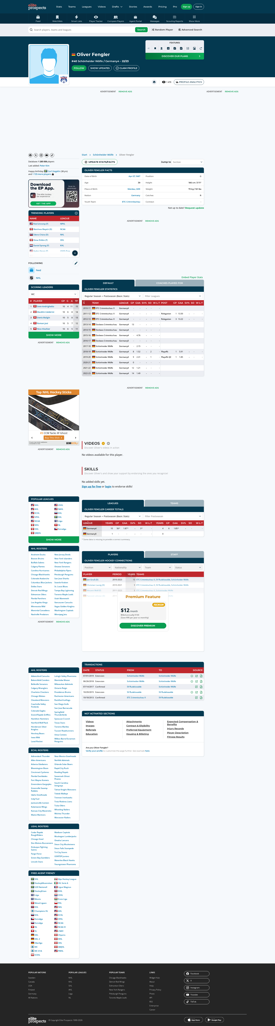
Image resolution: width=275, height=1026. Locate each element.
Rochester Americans (64, 696)
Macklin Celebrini (45, 312)
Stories (133, 6)
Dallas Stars (36, 586)
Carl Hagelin (54, 171)
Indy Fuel (35, 799)
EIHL (60, 891)
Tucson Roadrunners (64, 730)
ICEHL (37, 955)
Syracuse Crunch (62, 718)
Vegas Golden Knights (64, 606)
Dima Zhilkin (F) (40, 240)
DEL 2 (37, 939)
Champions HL (41, 911)
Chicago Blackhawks (40, 574)
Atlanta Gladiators (39, 764)
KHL (62, 245)
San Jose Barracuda (63, 708)
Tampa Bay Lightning (64, 590)
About (152, 981)
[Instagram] (41, 155)
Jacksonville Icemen (40, 802)
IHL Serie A (63, 883)
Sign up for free (91, 486)
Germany (135, 195)
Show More (53, 335)
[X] (36, 155)
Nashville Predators (40, 614)
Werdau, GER (133, 189)
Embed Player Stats (192, 277)
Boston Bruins (37, 558)
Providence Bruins (62, 692)
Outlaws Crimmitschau (106, 324)
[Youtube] (47, 155)
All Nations (33, 997)
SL (36, 931)
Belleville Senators (39, 684)
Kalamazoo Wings (39, 806)
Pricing (162, 6)
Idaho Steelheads (39, 795)
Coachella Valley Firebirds (38, 705)
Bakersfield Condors (40, 680)
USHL (60, 505)
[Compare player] (188, 48)
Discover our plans (175, 56)
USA (30, 985)
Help (151, 985)
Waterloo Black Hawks (64, 860)
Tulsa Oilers (59, 805)
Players (113, 554)
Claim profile (128, 68)
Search (141, 29)
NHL (62, 234)
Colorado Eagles (38, 710)
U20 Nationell (41, 887)
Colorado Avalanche (40, 578)
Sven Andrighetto (45, 306)
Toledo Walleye (61, 793)
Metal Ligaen (41, 903)
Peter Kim (44, 165)
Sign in (198, 6)
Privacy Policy (155, 989)
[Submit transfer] (201, 48)
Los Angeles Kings (39, 602)
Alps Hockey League (67, 879)
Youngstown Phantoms (65, 864)
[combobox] (88, 29)
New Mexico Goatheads (65, 756)
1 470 (168, 82)
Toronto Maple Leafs (63, 594)
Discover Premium (143, 625)
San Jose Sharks (61, 578)
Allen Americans (38, 760)
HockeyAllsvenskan (43, 883)
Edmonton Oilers (38, 594)
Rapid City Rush (61, 768)
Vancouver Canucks (63, 602)
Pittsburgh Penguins (63, 574)
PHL (60, 903)
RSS (151, 1001)
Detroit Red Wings (39, 590)
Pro (175, 6)
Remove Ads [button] (231, 91)
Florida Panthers (38, 598)
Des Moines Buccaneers (42, 843)
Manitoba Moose (62, 680)
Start (84, 154)
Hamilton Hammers (40, 718)
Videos (102, 6)
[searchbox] (88, 29)
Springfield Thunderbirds (60, 713)
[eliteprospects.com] (37, 7)
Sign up (186, 6)
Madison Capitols (62, 832)
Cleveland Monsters (40, 700)
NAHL (60, 509)
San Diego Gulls (61, 704)
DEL (36, 935)
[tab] (108, 283)
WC (36, 947)
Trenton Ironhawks (63, 797)
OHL (62, 240)
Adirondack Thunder (40, 756)
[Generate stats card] (168, 48)
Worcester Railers (62, 817)
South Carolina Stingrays (61, 784)
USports (61, 935)
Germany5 (124, 340)
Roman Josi (42, 323)
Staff (174, 554)
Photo (152, 993)
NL (59, 525)
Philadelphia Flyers (62, 570)
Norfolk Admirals (62, 760)
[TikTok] (52, 155)
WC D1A (38, 951)
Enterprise (154, 1005)
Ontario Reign (60, 688)
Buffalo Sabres (37, 562)
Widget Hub (154, 977)
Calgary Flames (38, 566)
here (147, 751)
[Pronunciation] (148, 48)
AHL (37, 509)
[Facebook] (30, 155)
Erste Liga (62, 899)
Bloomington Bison (39, 768)
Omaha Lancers (61, 840)
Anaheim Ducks (38, 554)
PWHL (60, 951)
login (108, 486)
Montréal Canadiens (40, 610)
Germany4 (112, 61)
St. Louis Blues (61, 586)
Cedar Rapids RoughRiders (37, 833)
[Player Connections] (162, 48)
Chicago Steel (37, 839)
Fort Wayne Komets (40, 780)
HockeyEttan (40, 891)
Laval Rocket (37, 741)
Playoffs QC (166, 357)
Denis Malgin (43, 317)
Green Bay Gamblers (40, 857)
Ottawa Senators (62, 566)
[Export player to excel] (175, 48)
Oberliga (38, 943)
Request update (194, 207)
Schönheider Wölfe (90, 61)
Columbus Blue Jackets (41, 582)
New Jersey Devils (62, 554)
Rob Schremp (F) (40, 223)
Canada (31, 981)
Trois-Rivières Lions (63, 801)
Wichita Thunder (62, 813)
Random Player (164, 29)
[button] (194, 18)
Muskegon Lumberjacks (65, 836)
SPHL (37, 517)
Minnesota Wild (38, 606)
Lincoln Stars (37, 861)
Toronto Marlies (61, 726)
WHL (37, 525)
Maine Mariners (38, 814)
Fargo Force (36, 853)
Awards (147, 6)
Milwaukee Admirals (63, 684)
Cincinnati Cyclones (40, 772)
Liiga (60, 521)
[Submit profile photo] (194, 48)
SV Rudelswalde (134, 686)
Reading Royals (61, 772)
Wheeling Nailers (62, 809)
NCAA (62, 229)
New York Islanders (63, 558)
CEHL (60, 895)
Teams (72, 6)
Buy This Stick (52, 437)
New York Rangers (62, 562)
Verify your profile (94, 751)
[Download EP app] (53, 194)
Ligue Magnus (64, 887)
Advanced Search (192, 29)
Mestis (38, 899)
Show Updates (100, 68)
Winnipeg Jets (60, 614)
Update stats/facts (101, 162)
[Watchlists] (155, 48)
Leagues (87, 6)
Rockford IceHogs (62, 700)
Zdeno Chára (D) (40, 234)
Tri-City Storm (60, 852)
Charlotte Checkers (40, 692)
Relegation (166, 313)
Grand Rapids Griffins (40, 714)
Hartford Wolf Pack (39, 722)
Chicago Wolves (38, 696)
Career (152, 1009)
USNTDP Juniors (61, 856)
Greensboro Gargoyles (41, 784)
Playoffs (164, 351)
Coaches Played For (169, 283)
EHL (36, 907)
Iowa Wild (35, 737)
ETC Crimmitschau (131, 202)
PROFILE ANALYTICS (190, 82)
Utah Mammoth (61, 598)
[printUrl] (154, 82)
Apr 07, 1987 (134, 176)
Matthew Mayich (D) (42, 229)
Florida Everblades (39, 776)
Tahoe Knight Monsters (65, 789)
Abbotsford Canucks (40, 676)
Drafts (115, 6)
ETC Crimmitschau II (105, 308)
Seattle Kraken (61, 582)
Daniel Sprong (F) (41, 245)
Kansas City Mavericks (41, 810)
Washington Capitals (63, 610)
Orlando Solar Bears (63, 764)
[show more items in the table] (75, 253)
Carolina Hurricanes (40, 570)
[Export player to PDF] (181, 48)
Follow (79, 68)
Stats (59, 6)
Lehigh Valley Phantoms (65, 676)
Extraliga (62, 529)
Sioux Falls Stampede (64, 848)
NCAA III (62, 927)
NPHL (62, 223)
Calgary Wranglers (39, 688)
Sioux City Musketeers (64, 844)
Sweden (31, 977)
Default (108, 283)
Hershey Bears (37, 733)
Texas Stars (59, 722)
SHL (60, 517)
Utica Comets (60, 734)
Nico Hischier (43, 328)
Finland (31, 989)
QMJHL (38, 533)
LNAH (60, 931)
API (150, 997)
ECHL (37, 513)
